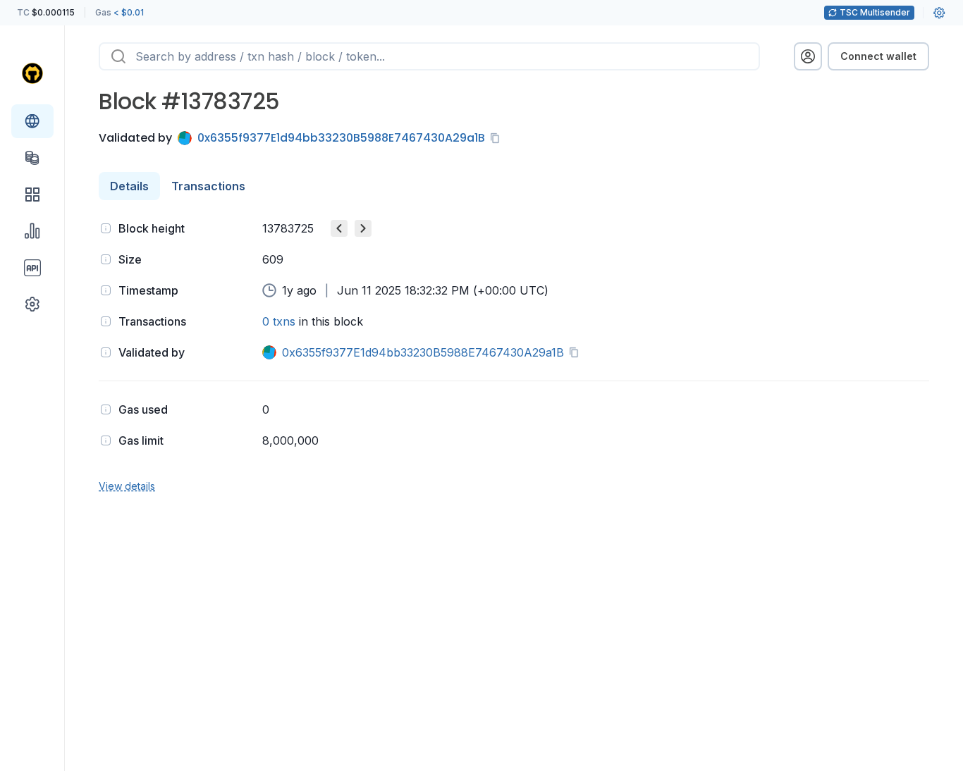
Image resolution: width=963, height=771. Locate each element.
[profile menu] (808, 56)
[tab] (129, 186)
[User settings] (939, 13)
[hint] (106, 228)
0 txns (278, 321)
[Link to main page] (32, 73)
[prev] (339, 228)
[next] (363, 228)
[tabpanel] (514, 355)
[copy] (498, 138)
